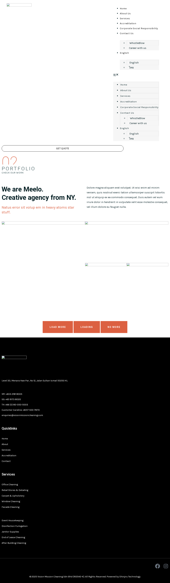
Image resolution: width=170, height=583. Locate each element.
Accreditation (128, 23)
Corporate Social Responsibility (139, 28)
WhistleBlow (137, 43)
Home (123, 8)
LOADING (87, 327)
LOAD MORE (58, 327)
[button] (136, 75)
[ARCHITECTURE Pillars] (147, 284)
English (124, 53)
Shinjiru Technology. (130, 576)
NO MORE (114, 327)
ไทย (131, 67)
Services (125, 18)
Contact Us (126, 33)
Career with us (137, 48)
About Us (125, 13)
